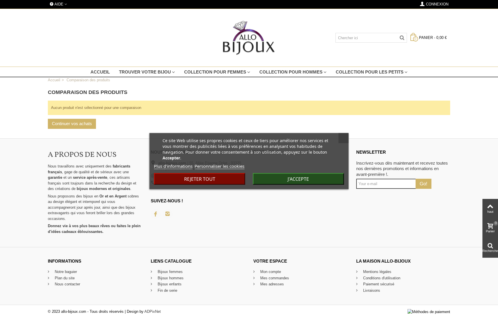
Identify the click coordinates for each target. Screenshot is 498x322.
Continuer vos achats (72, 123)
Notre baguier (65, 272)
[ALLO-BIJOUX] (249, 37)
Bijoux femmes (169, 272)
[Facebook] (156, 214)
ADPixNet (152, 311)
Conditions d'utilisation (381, 278)
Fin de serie (166, 290)
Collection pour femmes (215, 71)
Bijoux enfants (169, 284)
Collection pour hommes (290, 71)
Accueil (100, 71)
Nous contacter (67, 284)
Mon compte (270, 272)
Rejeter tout (199, 179)
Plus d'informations (173, 166)
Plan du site (64, 278)
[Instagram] (168, 214)
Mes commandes (274, 278)
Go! (423, 184)
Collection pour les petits (369, 71)
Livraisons (371, 290)
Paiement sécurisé (378, 284)
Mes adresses (271, 284)
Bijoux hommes (170, 278)
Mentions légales (376, 272)
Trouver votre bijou (145, 71)
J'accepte (298, 179)
